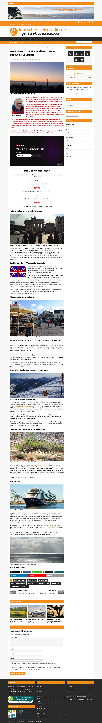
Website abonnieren (79, 94)
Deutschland (69, 127)
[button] (15, 572)
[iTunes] (81, 22)
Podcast (19, 39)
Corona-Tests (43, 580)
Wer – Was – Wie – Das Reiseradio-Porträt (20, 24)
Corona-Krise (32, 580)
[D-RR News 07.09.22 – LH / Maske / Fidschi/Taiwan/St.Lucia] (37, 611)
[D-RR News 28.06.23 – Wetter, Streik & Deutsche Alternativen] (55, 611)
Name (11, 649)
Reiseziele (68, 145)
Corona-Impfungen (19, 580)
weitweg (68, 156)
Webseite (12, 658)
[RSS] (84, 22)
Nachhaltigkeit (70, 137)
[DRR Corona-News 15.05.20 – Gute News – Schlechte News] (18, 611)
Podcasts (68, 143)
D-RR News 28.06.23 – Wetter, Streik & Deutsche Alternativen (54, 621)
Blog (27, 39)
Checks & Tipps (70, 124)
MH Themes (38, 721)
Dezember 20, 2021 (17, 59)
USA (67, 153)
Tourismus (37, 59)
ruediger (26, 59)
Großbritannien (44, 583)
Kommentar (13, 637)
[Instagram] (89, 22)
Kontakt (30, 22)
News (43, 39)
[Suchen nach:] (84, 42)
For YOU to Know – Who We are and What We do (79, 699)
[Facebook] (87, 22)
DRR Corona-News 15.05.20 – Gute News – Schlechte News (18, 621)
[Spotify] (78, 22)
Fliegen (68, 132)
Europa (68, 129)
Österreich (24, 586)
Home (11, 39)
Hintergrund (69, 135)
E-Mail (11, 654)
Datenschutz (21, 22)
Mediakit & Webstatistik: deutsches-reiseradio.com (49, 22)
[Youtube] (92, 22)
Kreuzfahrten (56, 583)
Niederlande (15, 586)
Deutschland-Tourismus (18, 583)
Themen (34, 39)
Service (51, 39)
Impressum (12, 22)
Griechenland (32, 583)
